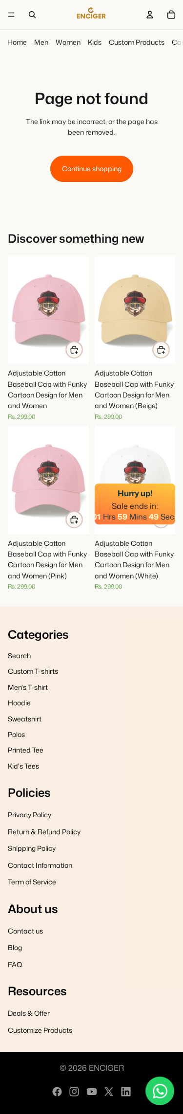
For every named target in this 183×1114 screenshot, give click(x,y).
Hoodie (19, 702)
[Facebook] (57, 1091)
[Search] (32, 14)
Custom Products (136, 42)
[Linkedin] (126, 1091)
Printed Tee (25, 750)
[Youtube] (92, 1091)
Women (68, 42)
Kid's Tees (23, 766)
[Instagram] (74, 1091)
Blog (15, 947)
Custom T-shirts (33, 671)
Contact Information (40, 865)
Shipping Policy (32, 848)
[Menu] (11, 14)
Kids (95, 42)
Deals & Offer (29, 1013)
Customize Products (40, 1030)
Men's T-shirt (28, 687)
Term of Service (32, 881)
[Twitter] (109, 1091)
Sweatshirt (24, 718)
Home (17, 42)
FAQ (15, 964)
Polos (16, 734)
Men (41, 42)
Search (19, 655)
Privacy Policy (29, 815)
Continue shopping (92, 168)
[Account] (150, 14)
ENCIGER (106, 1067)
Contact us (25, 930)
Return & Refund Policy (44, 831)
